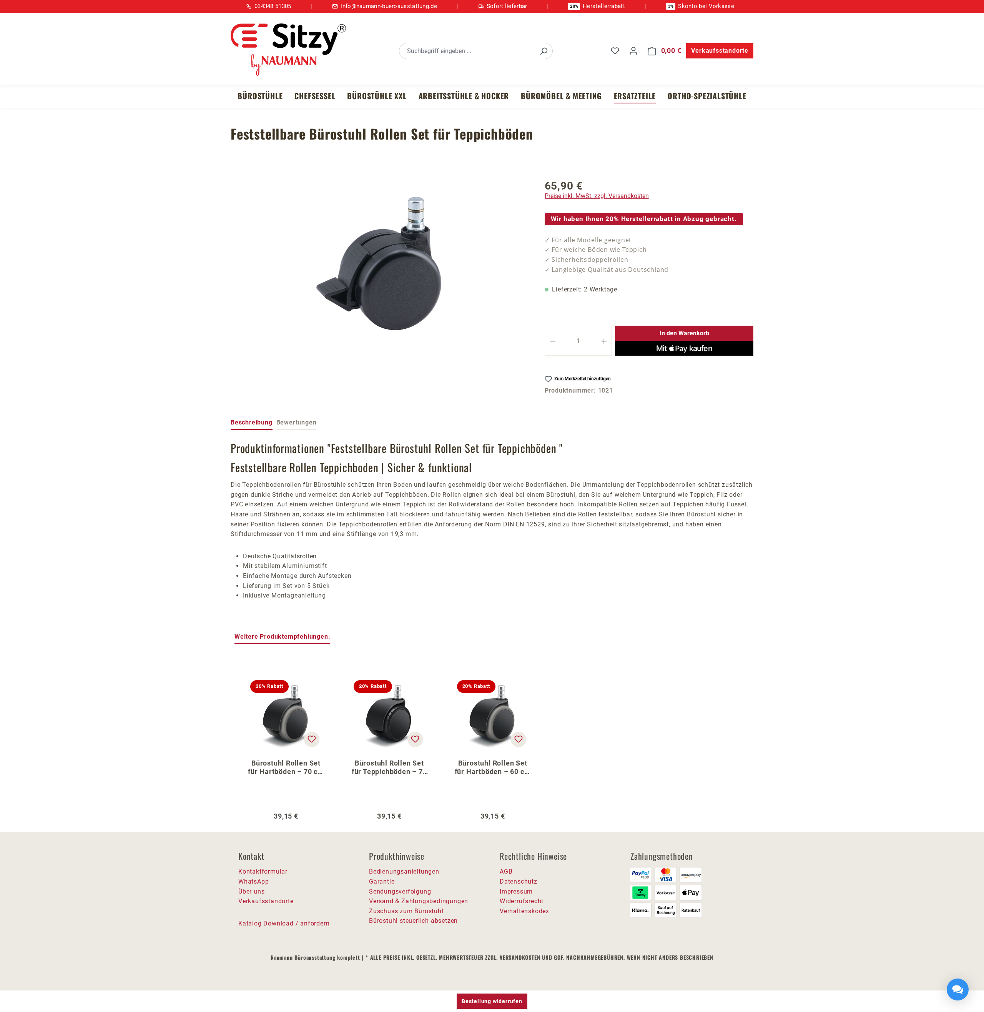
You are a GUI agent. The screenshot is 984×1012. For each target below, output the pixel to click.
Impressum (516, 891)
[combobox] (467, 51)
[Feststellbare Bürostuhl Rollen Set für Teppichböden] (379, 263)
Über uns (251, 891)
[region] (380, 263)
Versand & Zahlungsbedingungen (418, 901)
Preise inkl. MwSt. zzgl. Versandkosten (597, 196)
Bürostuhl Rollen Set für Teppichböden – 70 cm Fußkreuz (389, 767)
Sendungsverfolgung (400, 891)
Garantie (381, 881)
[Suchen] (543, 51)
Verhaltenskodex (524, 911)
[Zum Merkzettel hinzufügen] (311, 739)
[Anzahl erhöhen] (604, 341)
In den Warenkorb (684, 333)
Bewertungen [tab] (296, 422)
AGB (506, 871)
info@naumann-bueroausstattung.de (389, 6)
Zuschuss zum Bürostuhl (406, 911)
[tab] (252, 423)
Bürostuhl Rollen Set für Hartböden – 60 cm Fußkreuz (493, 767)
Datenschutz (518, 881)
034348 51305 (272, 6)
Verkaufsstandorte (719, 50)
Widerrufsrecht (522, 901)
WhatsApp (253, 881)
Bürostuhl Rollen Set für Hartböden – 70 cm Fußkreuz (286, 767)
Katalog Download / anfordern (283, 923)
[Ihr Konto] (633, 50)
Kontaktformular (263, 871)
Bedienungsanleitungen (404, 871)
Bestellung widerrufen (492, 1001)
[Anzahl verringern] (553, 341)
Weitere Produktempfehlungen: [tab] (282, 636)
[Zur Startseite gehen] (288, 49)
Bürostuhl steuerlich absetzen (413, 920)
